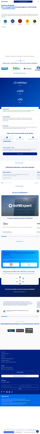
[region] (20, 40)
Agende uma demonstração (19, 291)
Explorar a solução (6, 177)
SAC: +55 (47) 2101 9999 (7, 367)
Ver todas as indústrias (19, 186)
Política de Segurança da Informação (8, 362)
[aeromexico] (6, 68)
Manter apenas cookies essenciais (29, 432)
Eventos (2, 355)
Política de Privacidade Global (7, 358)
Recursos (3, 352)
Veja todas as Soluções (19, 162)
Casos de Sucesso (5, 353)
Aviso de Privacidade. (5, 382)
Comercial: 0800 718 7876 (8, 369)
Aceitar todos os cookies (9, 432)
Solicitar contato (20, 372)
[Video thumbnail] (20, 205)
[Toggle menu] (38, 1)
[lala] (28, 68)
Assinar (20, 388)
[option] (5, 22)
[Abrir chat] (37, 431)
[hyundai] (17, 68)
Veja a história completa (7, 231)
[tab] (15, 60)
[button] (4, 236)
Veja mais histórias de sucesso (19, 73)
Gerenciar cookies (18, 432)
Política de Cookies (5, 360)
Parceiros (3, 357)
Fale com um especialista (23, 1)
